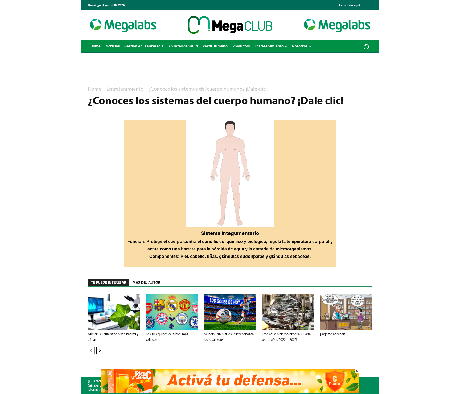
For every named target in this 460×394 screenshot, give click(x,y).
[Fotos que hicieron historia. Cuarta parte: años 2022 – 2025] (288, 312)
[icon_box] (349, 3)
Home (94, 89)
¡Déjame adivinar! (332, 334)
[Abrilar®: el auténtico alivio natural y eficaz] (114, 312)
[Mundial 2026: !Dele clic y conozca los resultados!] (230, 312)
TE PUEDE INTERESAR (108, 283)
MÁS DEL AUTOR (146, 283)
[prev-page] (91, 350)
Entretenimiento (124, 89)
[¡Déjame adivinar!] (346, 312)
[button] (366, 46)
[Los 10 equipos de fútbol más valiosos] (172, 312)
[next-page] (99, 350)
